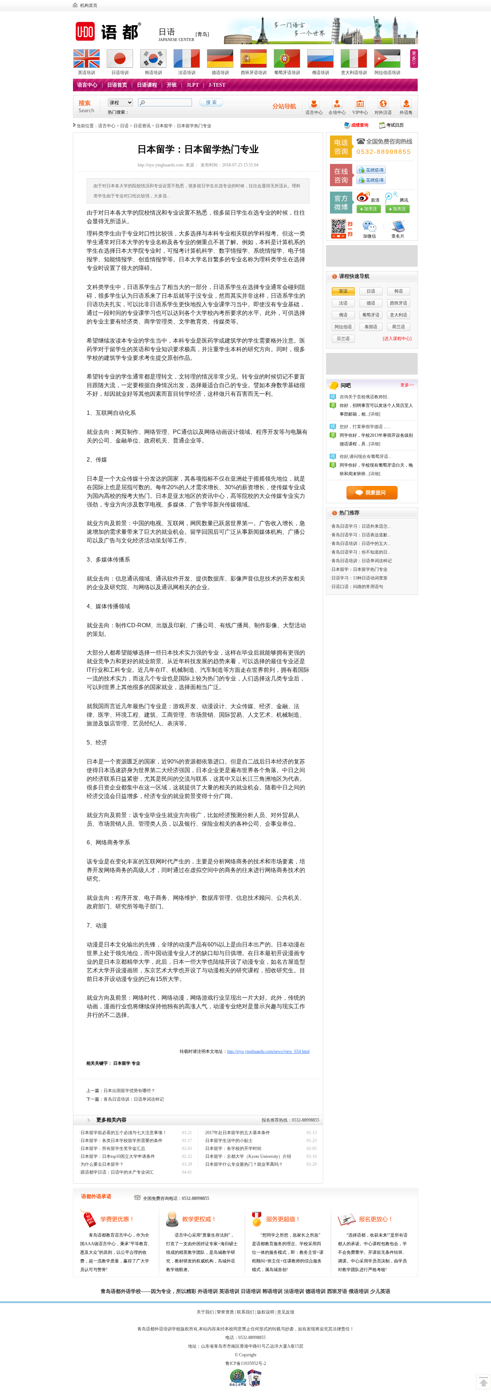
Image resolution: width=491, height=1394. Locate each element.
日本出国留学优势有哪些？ (129, 1090)
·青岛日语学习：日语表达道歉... (360, 534)
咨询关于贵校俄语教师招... (365, 396)
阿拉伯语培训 (387, 72)
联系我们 (245, 1312)
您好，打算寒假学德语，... (365, 426)
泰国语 (370, 326)
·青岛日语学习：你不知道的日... (360, 552)
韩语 (398, 291)
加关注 (399, 208)
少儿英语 (380, 1291)
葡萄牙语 (371, 314)
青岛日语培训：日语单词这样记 (134, 1099)
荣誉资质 (225, 1312)
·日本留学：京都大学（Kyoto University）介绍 (247, 1156)
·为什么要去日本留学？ (101, 1164)
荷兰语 (398, 326)
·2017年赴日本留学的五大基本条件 (237, 1132)
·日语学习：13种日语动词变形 (358, 578)
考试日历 (395, 125)
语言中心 (87, 85)
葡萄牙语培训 (287, 72)
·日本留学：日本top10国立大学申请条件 (117, 1156)
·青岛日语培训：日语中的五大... (360, 543)
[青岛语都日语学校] (372, 265)
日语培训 (120, 72)
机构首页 (88, 5)
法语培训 (187, 72)
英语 (343, 291)
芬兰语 (343, 338)
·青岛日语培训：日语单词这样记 (361, 560)
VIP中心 (360, 112)
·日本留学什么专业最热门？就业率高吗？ (243, 1164)
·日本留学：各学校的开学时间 (232, 1148)
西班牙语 (398, 303)
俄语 (343, 314)
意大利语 (398, 314)
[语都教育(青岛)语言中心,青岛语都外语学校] (113, 40)
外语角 (406, 112)
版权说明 (265, 1312)
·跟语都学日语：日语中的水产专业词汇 (116, 1172)
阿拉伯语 (343, 326)
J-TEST (216, 85)
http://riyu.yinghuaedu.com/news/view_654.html (268, 1051)
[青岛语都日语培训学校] (372, 373)
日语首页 (117, 85)
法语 (343, 303)
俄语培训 (320, 72)
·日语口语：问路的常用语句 (356, 586)
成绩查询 (359, 125)
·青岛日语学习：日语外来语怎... (360, 526)
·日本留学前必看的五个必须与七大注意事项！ (123, 1132)
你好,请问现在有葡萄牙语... (365, 456)
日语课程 (147, 85)
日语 (124, 125)
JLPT (193, 85)
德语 (371, 303)
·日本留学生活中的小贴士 (228, 1140)
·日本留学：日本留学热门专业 (358, 569)
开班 (172, 85)
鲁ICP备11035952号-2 (245, 1363)
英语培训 (86, 72)
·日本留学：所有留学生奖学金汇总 (112, 1148)
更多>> (407, 385)
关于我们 (205, 1312)
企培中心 (337, 112)
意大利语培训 (354, 72)
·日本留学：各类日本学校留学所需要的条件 (120, 1140)
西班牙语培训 (254, 72)
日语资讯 (142, 125)
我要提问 (376, 492)
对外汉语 (383, 112)
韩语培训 (153, 72)
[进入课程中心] (397, 338)
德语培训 (220, 72)
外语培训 (208, 1291)
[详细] (374, 414)
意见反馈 (285, 1312)
